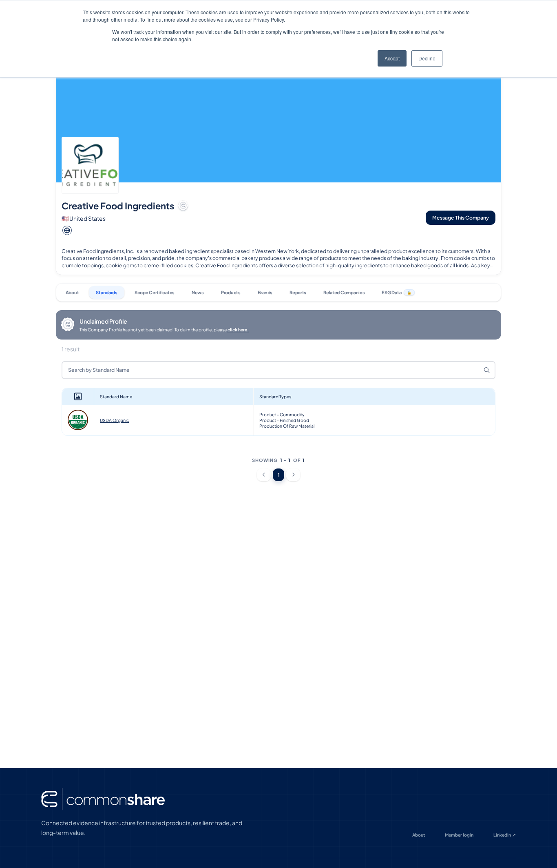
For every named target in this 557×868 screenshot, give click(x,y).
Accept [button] (392, 58)
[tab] (72, 292)
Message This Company (460, 217)
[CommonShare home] (103, 799)
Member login (459, 834)
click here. (238, 329)
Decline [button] (426, 58)
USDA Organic (114, 420)
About (418, 834)
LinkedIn (504, 834)
